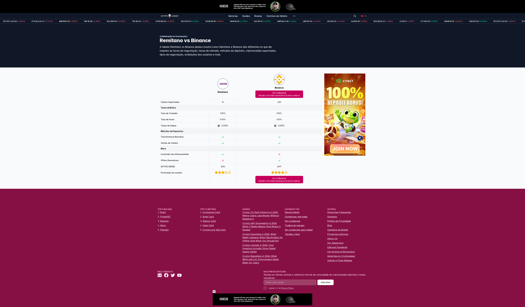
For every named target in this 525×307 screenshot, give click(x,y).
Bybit (163, 212)
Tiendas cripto (292, 234)
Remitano (223, 92)
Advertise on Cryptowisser (341, 256)
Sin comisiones (292, 221)
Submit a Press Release (339, 260)
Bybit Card (208, 216)
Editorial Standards (337, 247)
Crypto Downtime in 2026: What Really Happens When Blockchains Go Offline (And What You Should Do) (262, 237)
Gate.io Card (209, 221)
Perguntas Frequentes (339, 212)
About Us (332, 238)
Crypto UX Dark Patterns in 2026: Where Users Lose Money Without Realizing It (260, 215)
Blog (329, 225)
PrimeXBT (165, 216)
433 (279, 102)
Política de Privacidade (339, 221)
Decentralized (292, 212)
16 (223, 102)
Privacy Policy (287, 288)
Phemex (164, 229)
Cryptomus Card (211, 212)
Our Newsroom (335, 243)
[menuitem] (233, 16)
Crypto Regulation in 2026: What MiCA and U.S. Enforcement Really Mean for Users (260, 259)
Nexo (163, 225)
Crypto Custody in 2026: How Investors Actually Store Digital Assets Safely (258, 248)
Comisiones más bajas (296, 216)
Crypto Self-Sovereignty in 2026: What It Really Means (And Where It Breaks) (261, 226)
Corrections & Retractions (341, 251)
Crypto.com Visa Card (214, 229)
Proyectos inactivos (337, 234)
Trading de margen (294, 225)
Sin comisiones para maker (299, 229)
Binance (279, 87)
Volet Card (208, 225)
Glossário (332, 216)
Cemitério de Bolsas (337, 229)
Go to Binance (279, 94)
